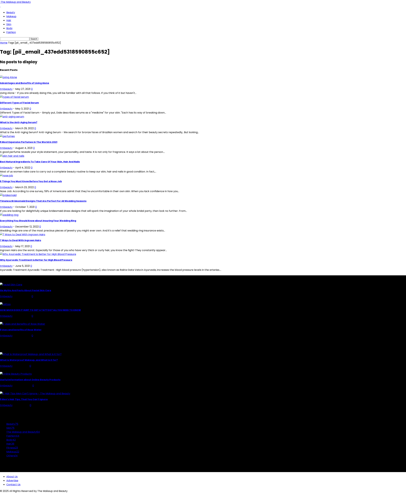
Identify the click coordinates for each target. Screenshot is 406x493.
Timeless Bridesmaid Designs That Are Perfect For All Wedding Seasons (43, 201)
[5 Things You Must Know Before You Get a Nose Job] (6, 175)
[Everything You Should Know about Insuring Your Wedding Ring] (9, 215)
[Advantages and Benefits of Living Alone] (8, 77)
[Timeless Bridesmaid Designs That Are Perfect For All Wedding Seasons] (8, 195)
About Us (12, 476)
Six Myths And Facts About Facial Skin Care (25, 290)
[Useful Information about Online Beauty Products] (16, 374)
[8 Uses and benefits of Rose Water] (22, 324)
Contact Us (13, 484)
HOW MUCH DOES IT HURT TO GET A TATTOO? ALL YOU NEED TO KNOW (40, 310)
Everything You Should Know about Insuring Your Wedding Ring (38, 220)
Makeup (11, 16)
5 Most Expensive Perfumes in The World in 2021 (28, 142)
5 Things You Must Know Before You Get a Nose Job (31, 181)
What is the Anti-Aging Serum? (18, 122)
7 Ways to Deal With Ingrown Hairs (20, 240)
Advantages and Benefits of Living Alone (24, 83)
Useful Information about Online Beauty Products (30, 379)
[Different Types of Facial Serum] (14, 97)
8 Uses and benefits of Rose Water (21, 329)
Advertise (12, 480)
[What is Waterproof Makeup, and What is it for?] (31, 354)
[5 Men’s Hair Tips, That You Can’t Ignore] (35, 393)
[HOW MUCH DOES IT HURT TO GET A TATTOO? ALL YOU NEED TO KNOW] (5, 304)
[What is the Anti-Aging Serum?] (12, 116)
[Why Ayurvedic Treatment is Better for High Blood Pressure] (38, 254)
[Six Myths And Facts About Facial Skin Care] (11, 284)
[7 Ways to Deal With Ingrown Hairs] (22, 234)
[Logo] (0, 6)
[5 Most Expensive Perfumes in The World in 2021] (7, 136)
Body (9, 28)
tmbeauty (6, 89)
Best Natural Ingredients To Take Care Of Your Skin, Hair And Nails (40, 161)
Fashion (11, 32)
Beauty (10, 12)
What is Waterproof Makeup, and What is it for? (29, 360)
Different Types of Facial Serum (19, 102)
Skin (8, 24)
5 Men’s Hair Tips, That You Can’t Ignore (24, 399)
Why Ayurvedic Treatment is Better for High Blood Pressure (36, 260)
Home (3, 43)
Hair (8, 20)
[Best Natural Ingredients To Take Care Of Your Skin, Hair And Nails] (12, 156)
